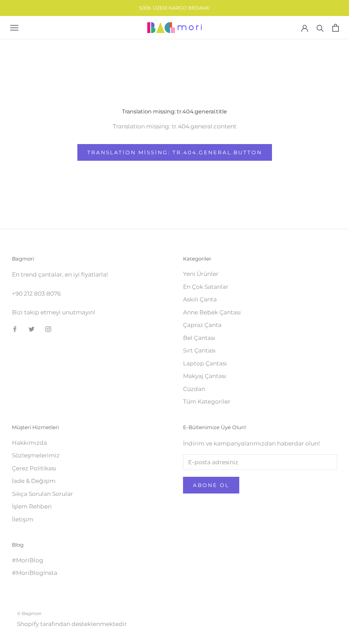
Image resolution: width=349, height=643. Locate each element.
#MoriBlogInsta (34, 572)
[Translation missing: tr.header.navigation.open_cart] (335, 28)
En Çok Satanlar (205, 286)
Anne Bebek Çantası (212, 312)
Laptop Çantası (205, 363)
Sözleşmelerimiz (36, 455)
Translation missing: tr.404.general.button (174, 152)
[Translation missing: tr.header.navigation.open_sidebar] (14, 28)
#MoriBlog (27, 560)
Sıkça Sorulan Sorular (42, 493)
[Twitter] (31, 328)
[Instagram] (48, 328)
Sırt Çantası (199, 350)
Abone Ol (211, 485)
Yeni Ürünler (200, 273)
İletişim (22, 519)
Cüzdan (194, 389)
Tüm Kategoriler (206, 401)
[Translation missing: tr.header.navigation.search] (320, 27)
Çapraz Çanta (202, 325)
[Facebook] (15, 328)
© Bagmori (29, 613)
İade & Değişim (34, 480)
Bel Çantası (199, 337)
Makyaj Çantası (204, 376)
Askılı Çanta (200, 299)
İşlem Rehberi (32, 506)
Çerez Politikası (34, 468)
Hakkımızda (29, 442)
